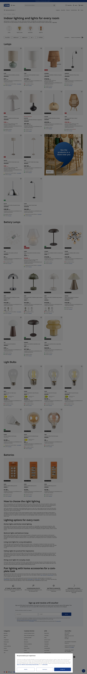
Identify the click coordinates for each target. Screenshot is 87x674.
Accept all (62, 669)
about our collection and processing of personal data (28, 664)
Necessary (45, 669)
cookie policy (45, 664)
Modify (25, 669)
